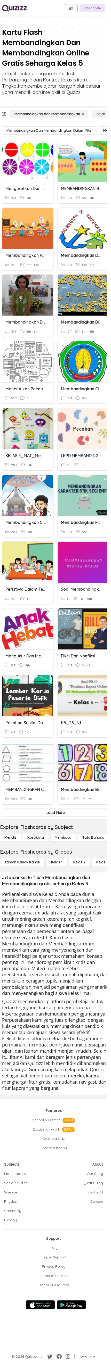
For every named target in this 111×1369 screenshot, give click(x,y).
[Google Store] (71, 1304)
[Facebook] (59, 1356)
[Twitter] (49, 1356)
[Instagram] (68, 1356)
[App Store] (40, 1304)
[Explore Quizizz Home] (14, 8)
